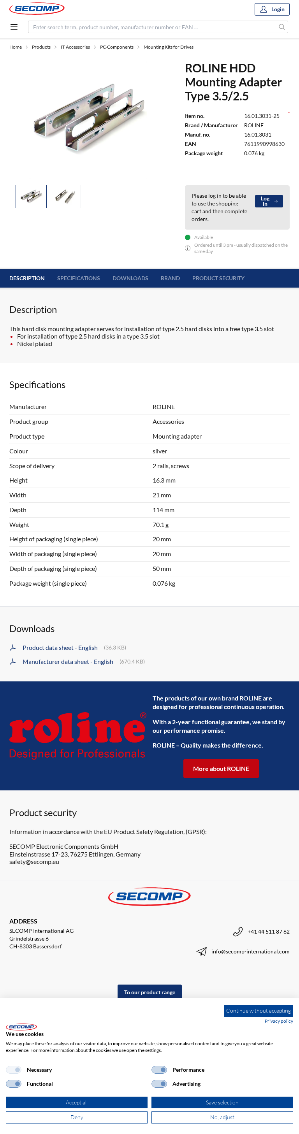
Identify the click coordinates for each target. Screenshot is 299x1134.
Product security (218, 278)
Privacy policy (279, 1021)
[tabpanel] (87, 119)
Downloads (130, 278)
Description (27, 278)
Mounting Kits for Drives (168, 47)
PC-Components (117, 47)
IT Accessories (75, 47)
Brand (170, 278)
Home (15, 47)
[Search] (282, 27)
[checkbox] (13, 1070)
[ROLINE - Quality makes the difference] (77, 736)
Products (41, 47)
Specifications (78, 278)
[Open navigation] (14, 27)
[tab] (31, 197)
